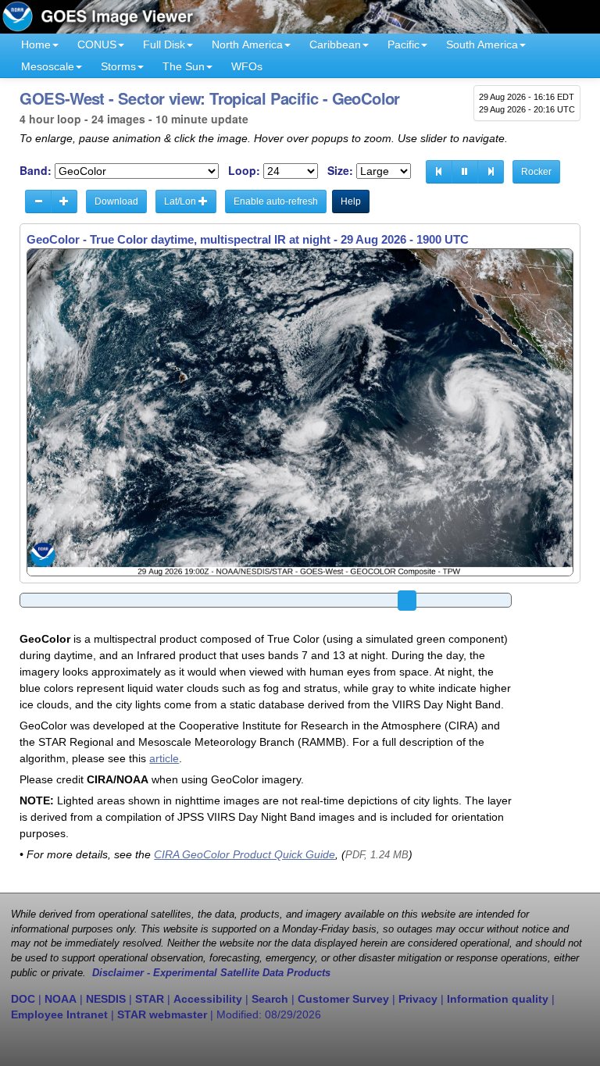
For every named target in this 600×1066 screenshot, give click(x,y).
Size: (340, 170)
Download (116, 201)
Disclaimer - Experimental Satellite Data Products (211, 973)
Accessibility (207, 999)
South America (482, 44)
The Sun (183, 66)
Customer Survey (343, 999)
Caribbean (335, 44)
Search (270, 999)
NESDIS (106, 999)
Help (351, 201)
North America (247, 44)
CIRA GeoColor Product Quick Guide (244, 854)
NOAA (61, 999)
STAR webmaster (162, 1014)
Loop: (244, 170)
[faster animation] (64, 201)
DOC (23, 999)
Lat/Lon (181, 201)
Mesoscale (47, 66)
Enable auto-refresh (276, 201)
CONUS (96, 44)
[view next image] (490, 172)
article (164, 758)
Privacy (418, 999)
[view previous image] (439, 172)
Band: (36, 170)
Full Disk (164, 44)
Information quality (497, 999)
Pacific (404, 44)
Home (36, 44)
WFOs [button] (246, 66)
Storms (118, 66)
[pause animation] (465, 172)
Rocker (536, 171)
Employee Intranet (59, 1014)
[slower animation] (38, 201)
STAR (149, 999)
